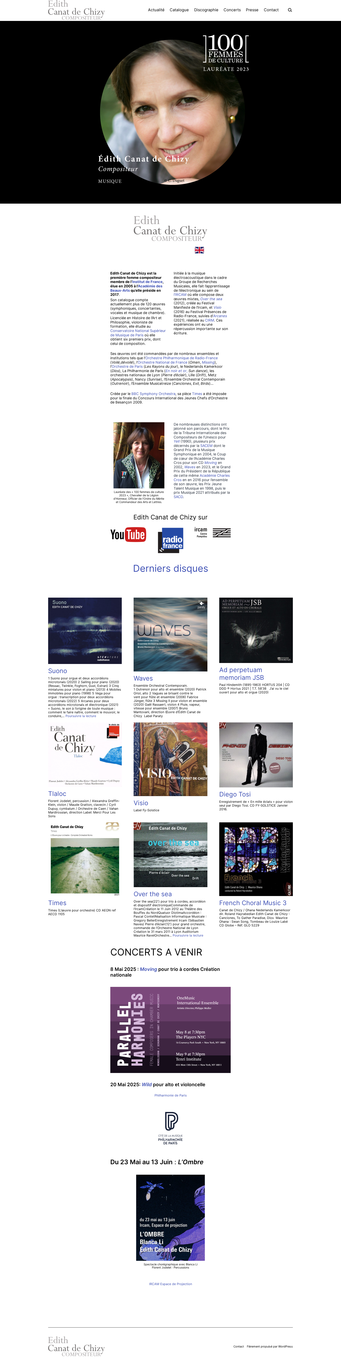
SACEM (207, 446)
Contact (271, 10)
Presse (252, 10)
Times (197, 394)
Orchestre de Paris (128, 366)
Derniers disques (170, 568)
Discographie (206, 10)
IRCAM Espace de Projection (170, 1284)
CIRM (209, 320)
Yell (177, 441)
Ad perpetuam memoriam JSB (241, 673)
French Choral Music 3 (253, 903)
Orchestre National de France (162, 362)
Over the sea (153, 894)
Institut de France (147, 282)
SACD (178, 497)
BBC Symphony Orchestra (153, 394)
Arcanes (220, 316)
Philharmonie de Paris (171, 1095)
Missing (208, 362)
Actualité (156, 10)
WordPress (285, 1346)
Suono (57, 671)
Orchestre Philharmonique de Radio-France (181, 358)
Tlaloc (57, 793)
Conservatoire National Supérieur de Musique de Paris (138, 333)
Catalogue (179, 10)
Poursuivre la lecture (81, 716)
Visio (141, 803)
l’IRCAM (180, 294)
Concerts (232, 10)
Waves (189, 467)
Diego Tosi (235, 794)
